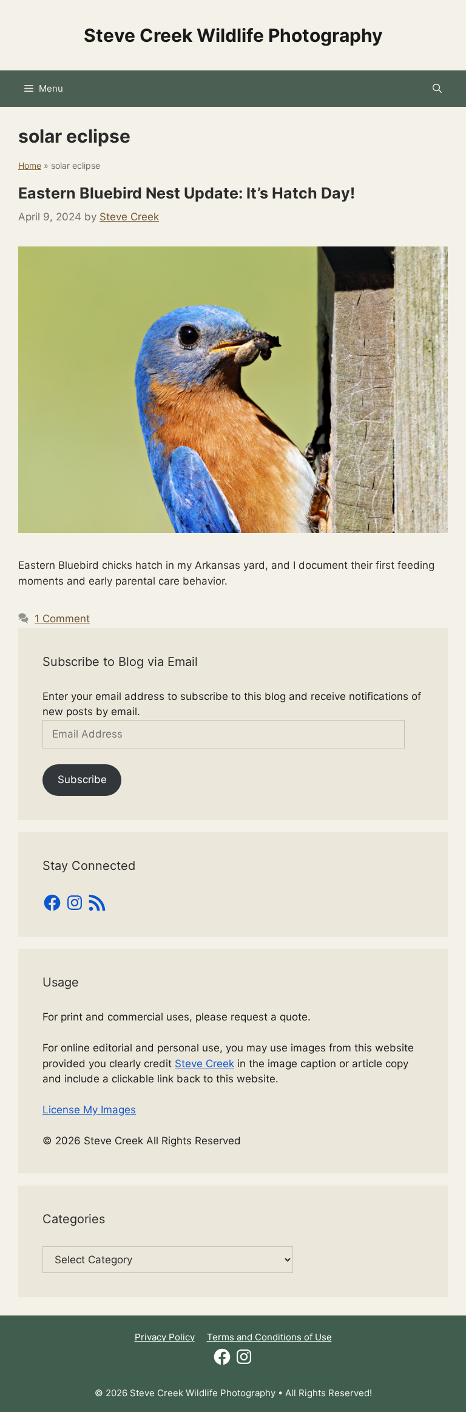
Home (29, 165)
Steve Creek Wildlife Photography (233, 35)
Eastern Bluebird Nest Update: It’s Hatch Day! (186, 193)
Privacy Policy (165, 1337)
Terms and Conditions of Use (269, 1337)
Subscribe (82, 779)
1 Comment (62, 619)
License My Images (89, 1110)
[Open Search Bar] (437, 88)
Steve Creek (204, 1063)
